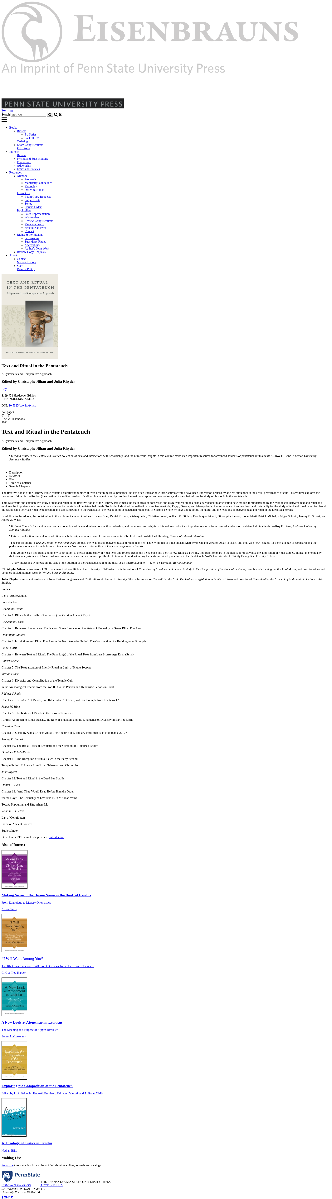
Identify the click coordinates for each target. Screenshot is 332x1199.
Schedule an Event (36, 227)
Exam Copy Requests (30, 144)
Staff (20, 265)
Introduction (56, 837)
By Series (30, 134)
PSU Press (23, 148)
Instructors (23, 193)
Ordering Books (34, 189)
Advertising (24, 165)
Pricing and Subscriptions (32, 158)
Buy (4, 389)
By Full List (32, 138)
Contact (29, 231)
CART (9, 110)
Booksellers (24, 210)
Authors (22, 176)
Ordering (22, 141)
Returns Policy (26, 269)
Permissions (24, 162)
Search (6, 114)
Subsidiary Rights (35, 241)
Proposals (30, 179)
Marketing (31, 186)
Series (28, 203)
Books (13, 127)
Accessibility (32, 245)
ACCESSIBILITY (51, 1185)
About (13, 255)
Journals (14, 151)
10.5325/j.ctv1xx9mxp (22, 405)
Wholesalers (32, 217)
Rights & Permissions (30, 234)
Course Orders (33, 207)
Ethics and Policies (28, 169)
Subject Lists (32, 200)
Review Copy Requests (39, 220)
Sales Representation (37, 214)
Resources (15, 172)
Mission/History (26, 262)
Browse (21, 131)
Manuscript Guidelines (38, 182)
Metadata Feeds (34, 224)
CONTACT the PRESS (16, 1185)
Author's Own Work (37, 248)
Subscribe (7, 1165)
